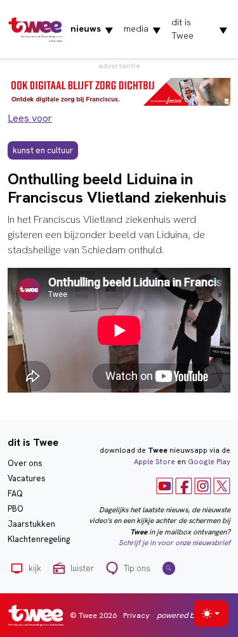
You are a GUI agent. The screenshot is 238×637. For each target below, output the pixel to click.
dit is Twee (199, 28)
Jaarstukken (31, 524)
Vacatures (27, 478)
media (142, 29)
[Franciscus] (119, 91)
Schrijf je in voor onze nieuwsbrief (174, 543)
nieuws (92, 29)
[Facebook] (183, 485)
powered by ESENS (190, 615)
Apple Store (154, 462)
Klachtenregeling (39, 539)
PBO (15, 508)
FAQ (15, 493)
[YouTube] (164, 485)
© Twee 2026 (93, 615)
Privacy (136, 615)
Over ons (25, 463)
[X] (221, 485)
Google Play (209, 462)
